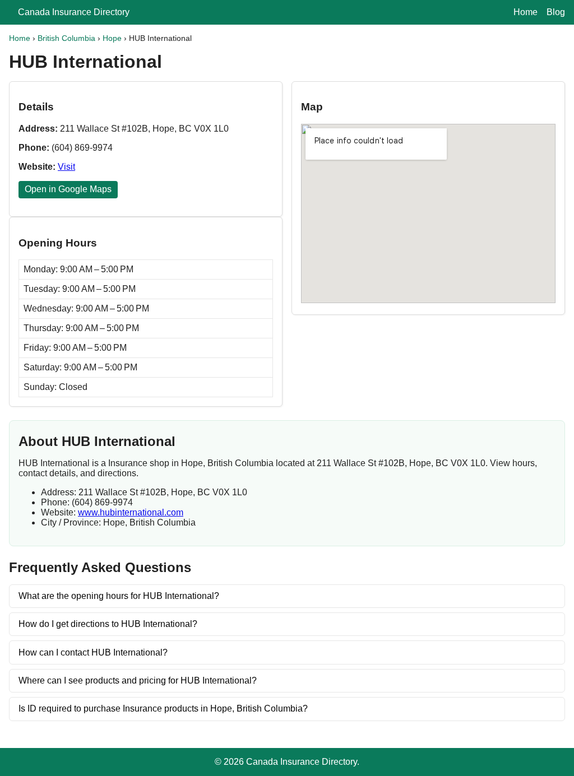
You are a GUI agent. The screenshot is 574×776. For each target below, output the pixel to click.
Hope (112, 38)
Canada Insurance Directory (73, 12)
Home (525, 12)
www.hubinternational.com (130, 512)
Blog (556, 12)
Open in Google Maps (68, 189)
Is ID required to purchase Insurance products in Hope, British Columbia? (163, 708)
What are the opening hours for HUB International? (118, 596)
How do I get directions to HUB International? (107, 624)
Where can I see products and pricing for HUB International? (137, 680)
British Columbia (66, 38)
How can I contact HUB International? (93, 652)
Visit (66, 166)
